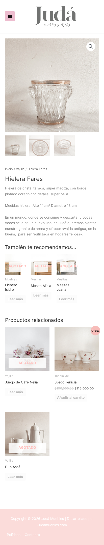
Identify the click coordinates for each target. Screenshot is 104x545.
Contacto (32, 535)
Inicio (9, 169)
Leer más (15, 299)
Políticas (13, 535)
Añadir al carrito (71, 397)
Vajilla (20, 169)
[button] (90, 46)
